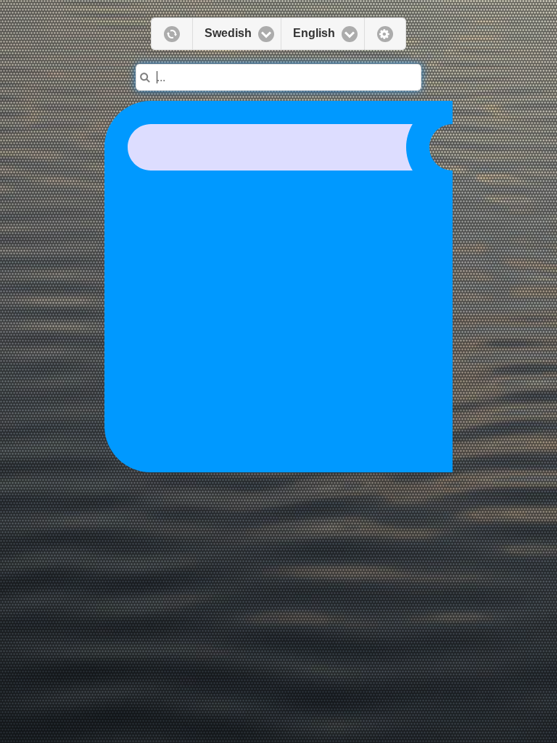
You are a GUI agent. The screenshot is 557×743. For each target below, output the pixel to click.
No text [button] (171, 33)
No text (385, 33)
